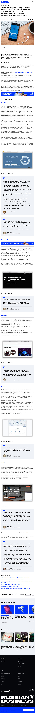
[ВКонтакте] (33, 690)
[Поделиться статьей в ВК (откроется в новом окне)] (28, 19)
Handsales (4, 315)
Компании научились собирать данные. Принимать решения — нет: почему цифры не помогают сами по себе (7, 618)
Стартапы (7, 5)
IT (1, 684)
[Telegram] (30, 690)
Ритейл (19, 678)
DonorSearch (23, 72)
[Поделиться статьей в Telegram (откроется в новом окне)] (26, 19)
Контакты (3, 661)
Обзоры (19, 664)
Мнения (19, 661)
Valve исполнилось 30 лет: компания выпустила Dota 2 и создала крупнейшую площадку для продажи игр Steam (7, 646)
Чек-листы (20, 666)
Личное (19, 676)
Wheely (31, 72)
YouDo (13, 72)
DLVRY (3, 386)
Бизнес (2, 676)
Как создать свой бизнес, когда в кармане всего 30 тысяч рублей (15, 588)
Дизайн (2, 681)
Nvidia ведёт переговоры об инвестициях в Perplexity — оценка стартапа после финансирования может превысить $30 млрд (21, 646)
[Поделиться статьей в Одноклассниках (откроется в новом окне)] (30, 19)
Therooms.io (4, 239)
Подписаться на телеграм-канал (8, 594)
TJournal (28, 72)
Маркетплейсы (21, 673)
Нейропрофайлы (21, 663)
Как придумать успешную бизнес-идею (9, 586)
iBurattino (4, 102)
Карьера (3, 678)
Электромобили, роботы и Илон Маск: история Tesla (21, 617)
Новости (19, 658)
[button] (33, 2)
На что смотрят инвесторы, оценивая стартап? (11, 584)
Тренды (19, 684)
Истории (3, 5)
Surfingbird (17, 72)
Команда (3, 658)
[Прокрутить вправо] (33, 602)
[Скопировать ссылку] (33, 19)
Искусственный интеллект (6, 673)
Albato (3, 462)
